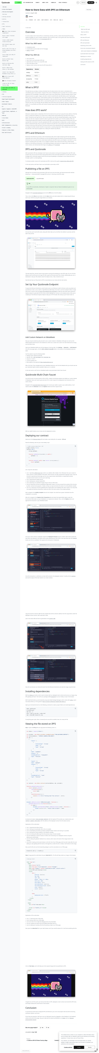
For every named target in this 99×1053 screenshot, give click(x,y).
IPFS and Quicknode (85, 42)
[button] (10, 9)
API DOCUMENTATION (28, 2)
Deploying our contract (85, 56)
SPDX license (37, 473)
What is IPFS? (83, 34)
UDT (66, 104)
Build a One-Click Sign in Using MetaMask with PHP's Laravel (9, 50)
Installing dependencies (85, 59)
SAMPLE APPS (45, 2)
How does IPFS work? (85, 37)
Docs (28, 156)
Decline (89, 1047)
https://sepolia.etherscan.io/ (46, 362)
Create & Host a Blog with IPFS (67, 161)
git (39, 102)
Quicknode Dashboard (38, 193)
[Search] (78, 2)
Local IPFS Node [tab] (40, 178)
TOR (71, 104)
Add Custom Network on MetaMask (89, 51)
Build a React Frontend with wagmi (8, 36)
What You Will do (85, 32)
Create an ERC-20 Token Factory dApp (8, 84)
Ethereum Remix (37, 439)
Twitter (63, 1018)
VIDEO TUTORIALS (63, 2)
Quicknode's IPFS (46, 39)
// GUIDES (18, 2)
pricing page (29, 188)
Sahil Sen (31, 16)
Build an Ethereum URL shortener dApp (8, 64)
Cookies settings (68, 1047)
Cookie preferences (25, 1050)
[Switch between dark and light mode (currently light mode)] (96, 2)
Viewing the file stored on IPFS (87, 61)
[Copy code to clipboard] (75, 446)
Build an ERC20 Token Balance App (7, 59)
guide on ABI (52, 618)
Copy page (88, 9)
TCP (61, 104)
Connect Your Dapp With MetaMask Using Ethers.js (8, 72)
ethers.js (51, 144)
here (46, 48)
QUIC (68, 104)
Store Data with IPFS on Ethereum (8, 88)
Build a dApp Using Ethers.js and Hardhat (8, 68)
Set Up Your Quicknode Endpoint (87, 48)
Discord (58, 1016)
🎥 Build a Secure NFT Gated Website (8, 77)
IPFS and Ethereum (84, 40)
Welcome (4, 6)
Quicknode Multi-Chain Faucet (39, 385)
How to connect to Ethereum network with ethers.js (54, 701)
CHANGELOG (53, 2)
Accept (79, 1047)
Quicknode (57, 144)
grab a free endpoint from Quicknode (48, 291)
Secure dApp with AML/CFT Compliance (8, 55)
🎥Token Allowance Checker (9, 80)
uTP (63, 104)
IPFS (32, 37)
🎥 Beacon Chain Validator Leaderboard (9, 32)
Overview (4, 14)
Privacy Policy (80, 1038)
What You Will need (85, 29)
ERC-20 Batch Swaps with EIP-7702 (8, 45)
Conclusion (82, 64)
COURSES (37, 2)
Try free (91, 2)
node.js (71, 700)
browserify (53, 696)
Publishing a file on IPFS (85, 45)
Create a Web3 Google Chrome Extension (7, 40)
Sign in (83, 2)
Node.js (28, 50)
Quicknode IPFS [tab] (30, 178)
